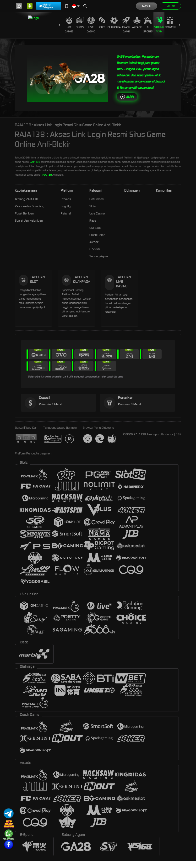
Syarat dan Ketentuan (29, 221)
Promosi (170, 27)
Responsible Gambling (29, 206)
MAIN (130, 97)
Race (102, 27)
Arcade (137, 27)
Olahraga (114, 27)
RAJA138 (35, 161)
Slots (80, 27)
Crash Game (126, 29)
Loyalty (66, 206)
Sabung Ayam (159, 29)
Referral (66, 213)
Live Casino (91, 29)
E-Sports (147, 29)
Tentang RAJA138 (26, 199)
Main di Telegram (48, 6)
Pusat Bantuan (24, 213)
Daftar (170, 6)
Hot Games (69, 29)
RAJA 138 (46, 174)
